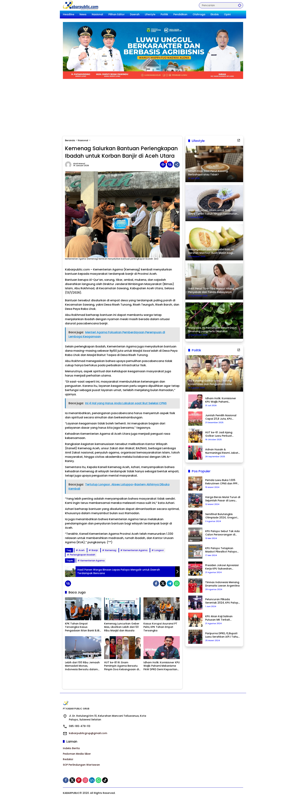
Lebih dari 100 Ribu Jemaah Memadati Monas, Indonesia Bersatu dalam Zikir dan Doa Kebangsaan (82, 666)
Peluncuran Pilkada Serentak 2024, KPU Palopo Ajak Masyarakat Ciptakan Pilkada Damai (222, 601)
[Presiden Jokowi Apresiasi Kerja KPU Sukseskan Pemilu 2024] (195, 569)
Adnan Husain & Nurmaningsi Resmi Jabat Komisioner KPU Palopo (221, 451)
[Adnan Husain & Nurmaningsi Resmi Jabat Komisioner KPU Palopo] (195, 453)
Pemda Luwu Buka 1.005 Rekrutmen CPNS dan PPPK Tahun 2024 (222, 482)
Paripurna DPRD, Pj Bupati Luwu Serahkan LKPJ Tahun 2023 (222, 635)
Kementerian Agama (135, 550)
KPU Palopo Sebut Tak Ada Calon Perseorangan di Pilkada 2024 (222, 533)
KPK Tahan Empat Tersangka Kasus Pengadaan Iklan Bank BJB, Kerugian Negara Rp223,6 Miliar (82, 627)
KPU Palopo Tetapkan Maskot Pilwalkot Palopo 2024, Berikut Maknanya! (221, 550)
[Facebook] (156, 583)
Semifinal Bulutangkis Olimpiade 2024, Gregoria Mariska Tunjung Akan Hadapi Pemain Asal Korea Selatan (222, 516)
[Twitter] (163, 583)
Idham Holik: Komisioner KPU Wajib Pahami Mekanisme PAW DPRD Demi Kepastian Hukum (161, 666)
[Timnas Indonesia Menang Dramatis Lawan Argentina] (195, 586)
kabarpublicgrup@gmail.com (88, 733)
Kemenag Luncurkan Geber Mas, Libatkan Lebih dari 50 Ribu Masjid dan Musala (121, 627)
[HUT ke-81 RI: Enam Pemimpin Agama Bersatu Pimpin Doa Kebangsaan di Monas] (122, 647)
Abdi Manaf (79, 164)
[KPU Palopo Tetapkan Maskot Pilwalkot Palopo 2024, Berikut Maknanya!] (195, 551)
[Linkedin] (92, 780)
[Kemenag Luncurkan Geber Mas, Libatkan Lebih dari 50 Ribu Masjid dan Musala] (122, 608)
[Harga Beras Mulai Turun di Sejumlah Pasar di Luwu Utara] (195, 500)
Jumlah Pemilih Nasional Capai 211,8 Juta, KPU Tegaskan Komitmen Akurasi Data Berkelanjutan (220, 417)
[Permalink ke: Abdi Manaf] (69, 164)
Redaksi (68, 759)
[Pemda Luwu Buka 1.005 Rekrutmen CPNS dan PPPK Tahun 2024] (195, 483)
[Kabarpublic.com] (81, 5)
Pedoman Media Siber (77, 754)
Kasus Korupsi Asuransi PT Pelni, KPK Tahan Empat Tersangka (160, 627)
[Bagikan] (177, 165)
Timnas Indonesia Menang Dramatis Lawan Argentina (222, 584)
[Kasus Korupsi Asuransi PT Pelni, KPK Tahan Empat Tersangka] (161, 608)
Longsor (159, 550)
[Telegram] (170, 583)
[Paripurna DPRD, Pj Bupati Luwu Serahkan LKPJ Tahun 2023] (195, 637)
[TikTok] (105, 780)
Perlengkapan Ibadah (82, 554)
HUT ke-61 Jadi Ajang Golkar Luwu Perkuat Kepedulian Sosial (218, 434)
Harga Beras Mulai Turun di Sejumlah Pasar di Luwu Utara (222, 499)
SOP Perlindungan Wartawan (81, 765)
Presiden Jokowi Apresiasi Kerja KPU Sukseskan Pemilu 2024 (222, 567)
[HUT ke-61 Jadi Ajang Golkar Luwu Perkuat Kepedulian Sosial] (195, 435)
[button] (239, 5)
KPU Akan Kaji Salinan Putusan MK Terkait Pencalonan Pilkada (219, 618)
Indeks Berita (71, 748)
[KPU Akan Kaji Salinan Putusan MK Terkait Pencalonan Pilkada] (195, 620)
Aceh (81, 550)
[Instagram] (85, 780)
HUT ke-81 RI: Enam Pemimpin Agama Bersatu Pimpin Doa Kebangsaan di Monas (121, 666)
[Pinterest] (79, 780)
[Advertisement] (153, 105)
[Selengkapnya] (238, 140)
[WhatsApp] (177, 583)
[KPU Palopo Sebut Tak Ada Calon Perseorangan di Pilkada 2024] (195, 534)
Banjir (95, 550)
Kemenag (110, 550)
